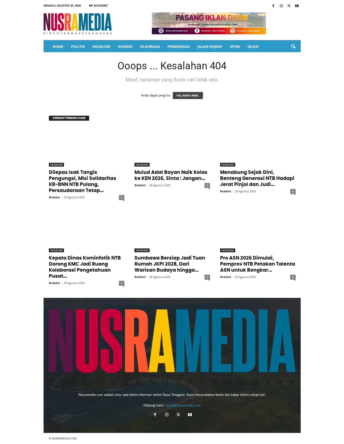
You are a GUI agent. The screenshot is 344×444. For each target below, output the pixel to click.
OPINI (235, 46)
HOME (58, 46)
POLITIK (78, 46)
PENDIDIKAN (178, 46)
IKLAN (253, 46)
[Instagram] (281, 6)
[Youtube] (297, 6)
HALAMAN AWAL (188, 95)
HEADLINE (101, 46)
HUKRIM (125, 46)
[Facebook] (273, 6)
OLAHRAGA (150, 46)
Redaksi (54, 197)
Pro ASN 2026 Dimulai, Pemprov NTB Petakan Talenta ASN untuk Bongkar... (257, 264)
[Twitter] (289, 6)
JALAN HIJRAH (209, 46)
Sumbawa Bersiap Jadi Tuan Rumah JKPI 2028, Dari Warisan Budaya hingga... (169, 264)
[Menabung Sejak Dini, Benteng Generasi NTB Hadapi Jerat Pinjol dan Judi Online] (258, 146)
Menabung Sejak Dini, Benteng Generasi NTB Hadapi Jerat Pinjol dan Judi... (257, 178)
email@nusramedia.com (183, 405)
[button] (293, 46)
